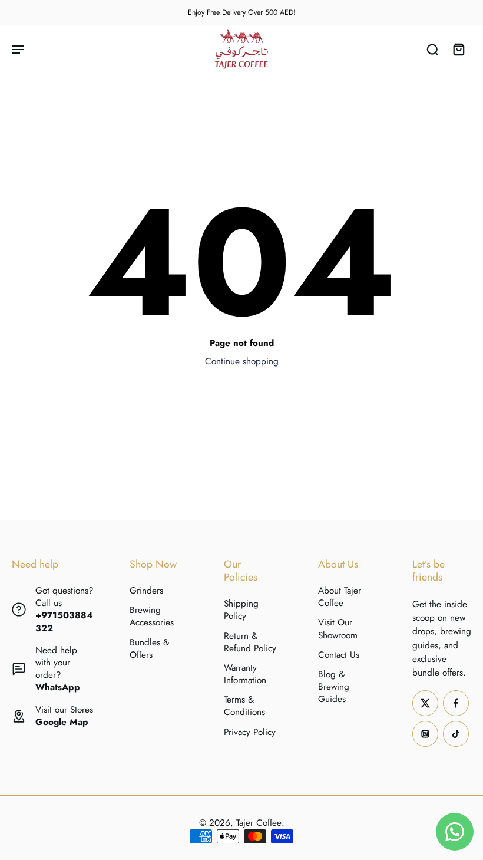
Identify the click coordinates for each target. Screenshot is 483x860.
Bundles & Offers (149, 649)
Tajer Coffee (259, 822)
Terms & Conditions (244, 706)
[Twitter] (425, 703)
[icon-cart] (458, 49)
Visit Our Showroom (338, 629)
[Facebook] (456, 703)
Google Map (61, 722)
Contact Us (338, 655)
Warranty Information (245, 674)
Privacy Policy (250, 732)
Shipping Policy (241, 610)
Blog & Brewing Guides (333, 687)
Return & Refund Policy (250, 642)
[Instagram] (425, 734)
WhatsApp (57, 687)
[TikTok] (456, 734)
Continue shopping (242, 361)
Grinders (146, 591)
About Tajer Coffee (339, 597)
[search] (432, 49)
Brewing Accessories (152, 616)
